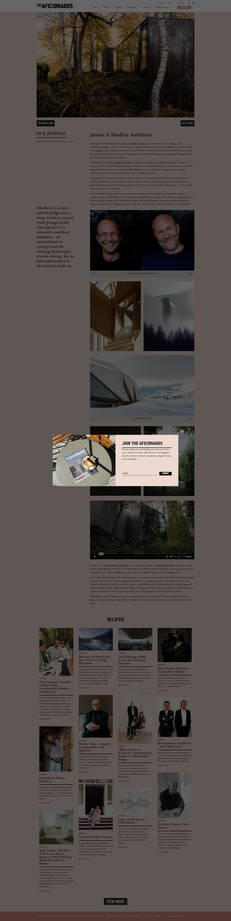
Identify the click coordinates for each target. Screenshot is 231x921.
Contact (180, 3)
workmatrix (177, 916)
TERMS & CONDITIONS (132, 916)
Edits (95, 7)
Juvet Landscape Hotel (165, 565)
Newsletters (162, 7)
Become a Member (153, 916)
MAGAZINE (131, 7)
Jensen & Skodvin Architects (134, 143)
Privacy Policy (113, 916)
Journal (146, 7)
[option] (115, 64)
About (171, 3)
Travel (106, 7)
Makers (118, 7)
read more (44, 719)
